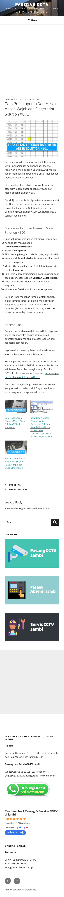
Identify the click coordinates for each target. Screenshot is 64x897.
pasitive (34, 99)
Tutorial (15, 485)
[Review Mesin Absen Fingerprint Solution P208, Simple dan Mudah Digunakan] (16, 447)
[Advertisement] (32, 58)
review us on (14, 832)
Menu (34, 20)
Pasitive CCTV (32, 4)
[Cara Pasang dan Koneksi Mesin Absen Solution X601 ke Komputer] (16, 406)
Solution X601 (18, 489)
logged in (24, 508)
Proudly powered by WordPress (20, 889)
